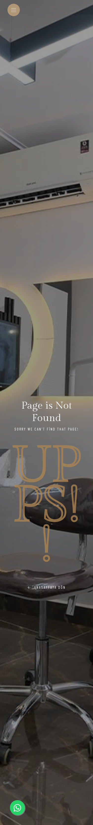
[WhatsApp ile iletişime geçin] (17, 807)
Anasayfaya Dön (48, 587)
